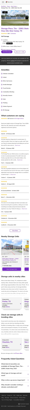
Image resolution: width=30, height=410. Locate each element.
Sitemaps (7, 397)
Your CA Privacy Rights (7, 399)
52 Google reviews (19, 118)
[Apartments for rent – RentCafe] (9, 2)
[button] (19, 51)
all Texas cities (18, 353)
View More (15, 230)
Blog (3, 397)
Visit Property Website (9, 49)
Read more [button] (17, 145)
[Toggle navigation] (3, 2)
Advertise (25, 395)
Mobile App (19, 395)
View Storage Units (11, 269)
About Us (4, 395)
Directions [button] (9, 43)
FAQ (14, 395)
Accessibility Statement (18, 399)
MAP (5, 12)
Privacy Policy (22, 397)
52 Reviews (13, 33)
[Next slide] (26, 18)
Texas (8, 6)
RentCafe (3, 6)
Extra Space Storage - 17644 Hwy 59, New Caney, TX (10, 259)
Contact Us (9, 395)
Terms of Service (14, 397)
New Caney (14, 6)
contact (13, 60)
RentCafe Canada (24, 404)
